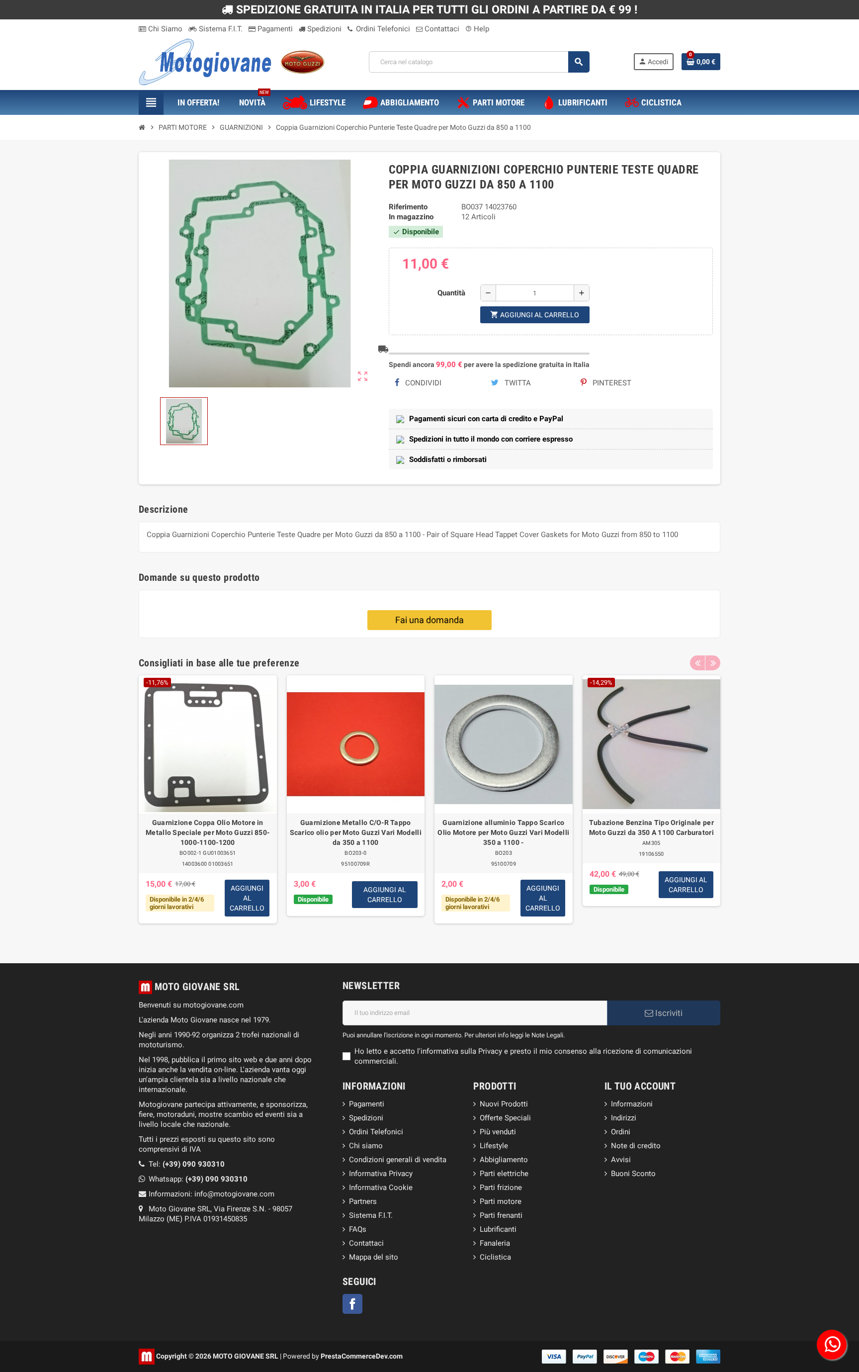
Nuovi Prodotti (504, 1103)
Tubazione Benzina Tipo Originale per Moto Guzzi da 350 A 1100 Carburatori (651, 827)
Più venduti (498, 1131)
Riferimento (408, 206)
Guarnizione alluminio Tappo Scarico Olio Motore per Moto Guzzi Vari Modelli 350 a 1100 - (503, 832)
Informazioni (632, 1103)
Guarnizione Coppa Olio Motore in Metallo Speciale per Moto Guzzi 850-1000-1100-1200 (207, 832)
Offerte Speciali (505, 1117)
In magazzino (411, 216)
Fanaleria (495, 1243)
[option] (208, 804)
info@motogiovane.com (234, 1193)
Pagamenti (274, 28)
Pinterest (611, 382)
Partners (363, 1201)
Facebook (352, 1304)
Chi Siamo (164, 28)
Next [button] (712, 662)
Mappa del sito (373, 1257)
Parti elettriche (504, 1173)
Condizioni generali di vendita (397, 1159)
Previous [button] (697, 662)
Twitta (517, 382)
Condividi (422, 382)
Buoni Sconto (633, 1173)
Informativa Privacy (381, 1173)
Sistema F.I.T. (220, 28)
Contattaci (441, 28)
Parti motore (500, 1201)
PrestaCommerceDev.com (362, 1356)
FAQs (357, 1229)
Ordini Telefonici (382, 28)
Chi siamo (366, 1145)
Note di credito (636, 1145)
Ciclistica (495, 1257)
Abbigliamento (504, 1159)
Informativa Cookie (381, 1187)
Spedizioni (323, 28)
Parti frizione (501, 1187)
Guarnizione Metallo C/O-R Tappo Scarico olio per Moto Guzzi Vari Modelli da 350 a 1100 (356, 832)
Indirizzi (623, 1117)
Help (477, 28)
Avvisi (621, 1159)
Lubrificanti (498, 1229)
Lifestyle (494, 1145)
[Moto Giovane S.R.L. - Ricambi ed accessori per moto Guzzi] (232, 61)
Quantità (451, 292)
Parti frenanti (501, 1215)
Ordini (620, 1131)
